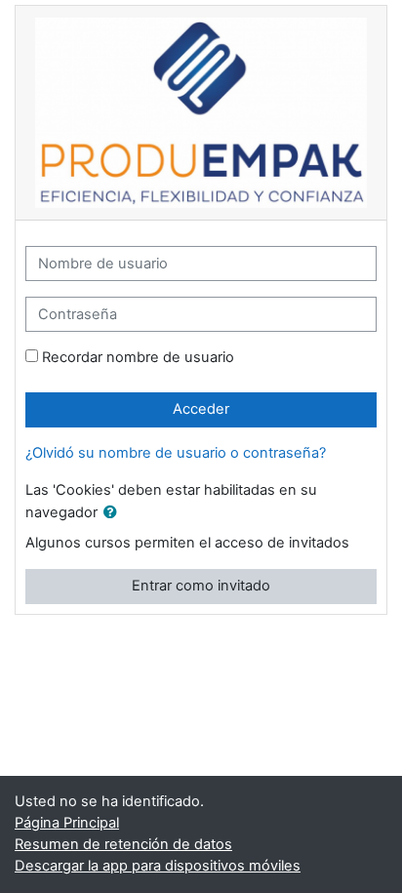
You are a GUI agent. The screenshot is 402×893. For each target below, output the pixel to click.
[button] (114, 513)
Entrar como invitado (201, 585)
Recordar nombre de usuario (138, 357)
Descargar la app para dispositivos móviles (158, 865)
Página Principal (67, 823)
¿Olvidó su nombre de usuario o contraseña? (175, 453)
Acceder (201, 409)
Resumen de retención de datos (123, 844)
